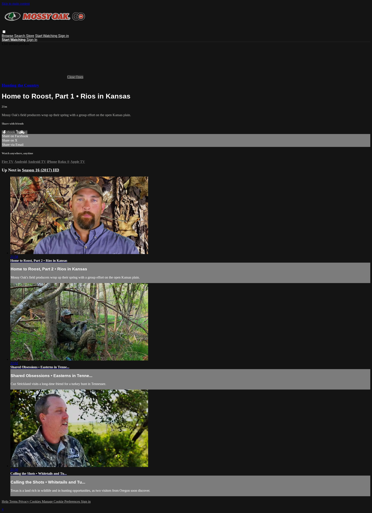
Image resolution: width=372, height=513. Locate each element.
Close (71, 77)
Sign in (63, 36)
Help (5, 501)
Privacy (24, 501)
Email (23, 132)
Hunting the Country (20, 85)
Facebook (9, 132)
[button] (4, 31)
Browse (8, 36)
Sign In (31, 40)
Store (30, 36)
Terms (14, 501)
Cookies (36, 501)
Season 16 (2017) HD (40, 170)
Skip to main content (16, 3)
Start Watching (46, 36)
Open (79, 77)
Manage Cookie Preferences (61, 501)
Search (20, 36)
